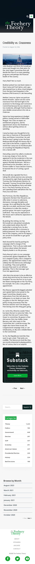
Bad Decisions (10, 461)
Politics (7, 428)
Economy (8, 445)
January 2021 (9, 500)
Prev (14, 388)
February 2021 (10, 495)
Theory (7, 424)
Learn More (17, 375)
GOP (6, 441)
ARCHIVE (17, 545)
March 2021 (8, 490)
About (16, 539)
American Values (11, 449)
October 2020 (9, 515)
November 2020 (10, 510)
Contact (16, 549)
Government (9, 432)
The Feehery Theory (18, 27)
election (8, 436)
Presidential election (12, 453)
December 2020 (10, 505)
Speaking (17, 542)
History (7, 457)
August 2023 (9, 485)
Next (22, 388)
